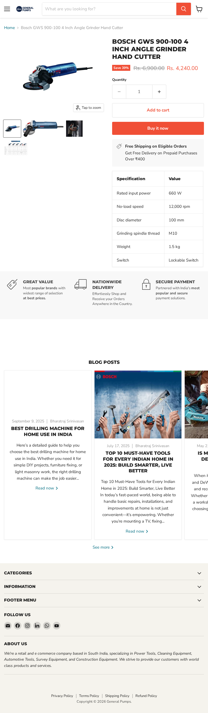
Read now (45, 488)
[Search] (183, 9)
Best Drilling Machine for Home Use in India (47, 431)
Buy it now (157, 128)
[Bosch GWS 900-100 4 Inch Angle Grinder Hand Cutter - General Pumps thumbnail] (12, 128)
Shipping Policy (117, 695)
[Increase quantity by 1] (159, 92)
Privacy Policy (62, 695)
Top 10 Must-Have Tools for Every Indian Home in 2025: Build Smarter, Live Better (138, 461)
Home (9, 28)
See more (102, 547)
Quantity (119, 80)
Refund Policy (146, 695)
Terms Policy (89, 695)
